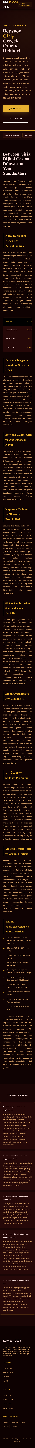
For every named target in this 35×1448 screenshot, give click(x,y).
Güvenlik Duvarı (8, 1399)
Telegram (23, 1422)
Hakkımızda (7, 1395)
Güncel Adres (15, 1426)
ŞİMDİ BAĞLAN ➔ (16, 109)
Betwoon (12, 1340)
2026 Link (6, 1426)
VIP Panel (6, 1377)
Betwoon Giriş (7, 1368)
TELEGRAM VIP (15, 118)
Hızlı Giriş (6, 1381)
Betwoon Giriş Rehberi (12, 135)
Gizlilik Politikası (8, 1408)
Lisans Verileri (7, 1404)
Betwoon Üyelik (8, 1372)
